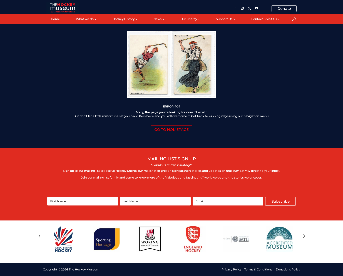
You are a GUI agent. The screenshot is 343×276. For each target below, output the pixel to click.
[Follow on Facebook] (235, 8)
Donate (284, 8)
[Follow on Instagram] (242, 8)
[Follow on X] (249, 8)
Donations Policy (288, 269)
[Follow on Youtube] (256, 8)
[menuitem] (55, 19)
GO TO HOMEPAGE (171, 129)
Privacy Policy (232, 269)
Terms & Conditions (258, 269)
